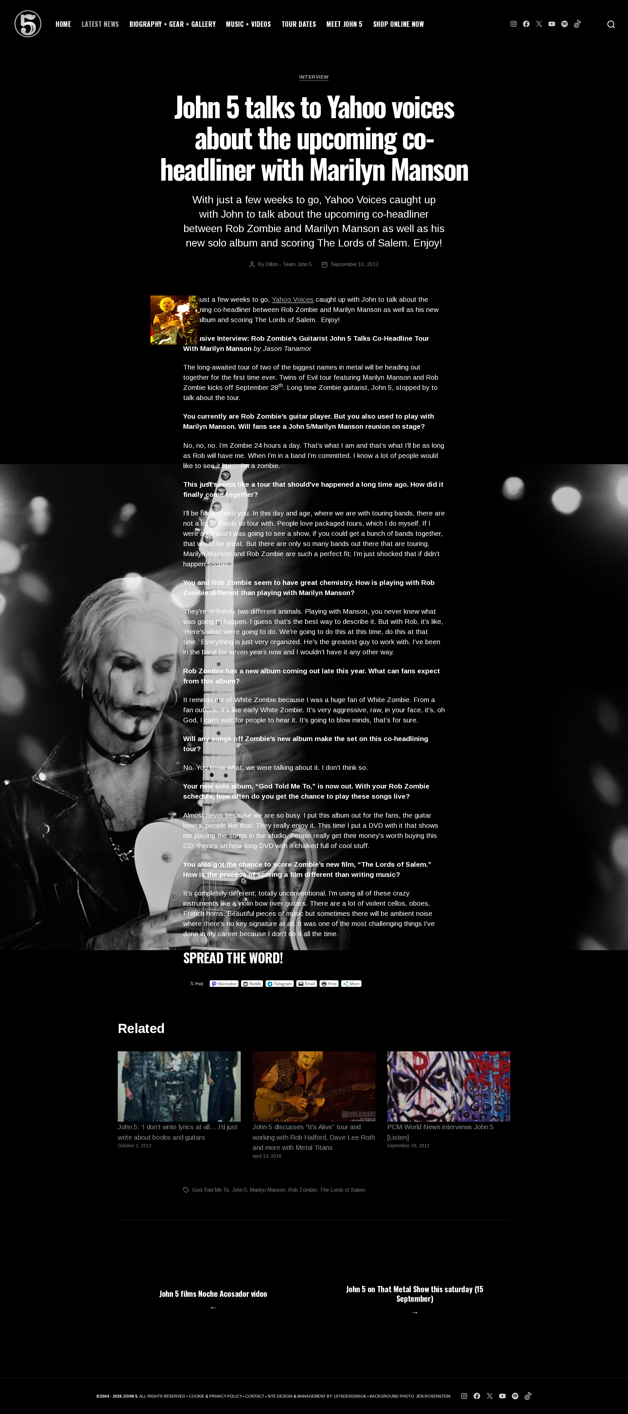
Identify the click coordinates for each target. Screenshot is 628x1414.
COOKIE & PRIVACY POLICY (215, 1396)
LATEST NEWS (100, 24)
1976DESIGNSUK (350, 1396)
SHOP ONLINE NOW (398, 24)
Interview (314, 77)
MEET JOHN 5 (344, 24)
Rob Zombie (302, 1190)
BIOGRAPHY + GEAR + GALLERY (173, 24)
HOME (63, 24)
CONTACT (254, 1396)
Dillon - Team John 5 (289, 264)
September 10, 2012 (355, 264)
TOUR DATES (299, 24)
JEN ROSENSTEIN (433, 1396)
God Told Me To (210, 1190)
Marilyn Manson (267, 1190)
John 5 (239, 1190)
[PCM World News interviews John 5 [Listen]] (448, 1086)
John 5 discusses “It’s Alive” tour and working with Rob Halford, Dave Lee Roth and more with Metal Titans (314, 1137)
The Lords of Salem (342, 1190)
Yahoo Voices (293, 299)
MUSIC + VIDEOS (248, 24)
